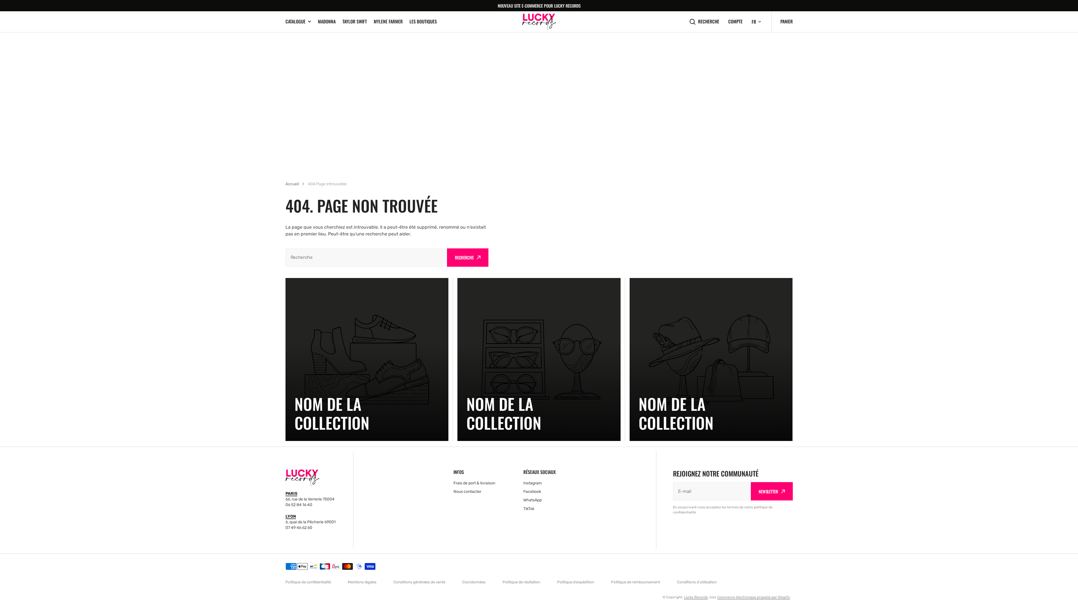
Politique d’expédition (575, 582)
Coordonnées (474, 582)
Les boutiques (423, 21)
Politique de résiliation (521, 582)
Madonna (327, 21)
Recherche (708, 21)
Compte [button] (735, 21)
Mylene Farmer (388, 21)
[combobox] (365, 257)
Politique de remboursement (635, 582)
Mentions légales (362, 582)
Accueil (292, 184)
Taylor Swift (354, 21)
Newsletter (768, 491)
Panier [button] (786, 21)
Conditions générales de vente (419, 582)
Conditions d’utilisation (697, 582)
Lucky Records (696, 597)
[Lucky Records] (539, 22)
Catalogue (295, 21)
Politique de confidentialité (308, 582)
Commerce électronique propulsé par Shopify (753, 597)
